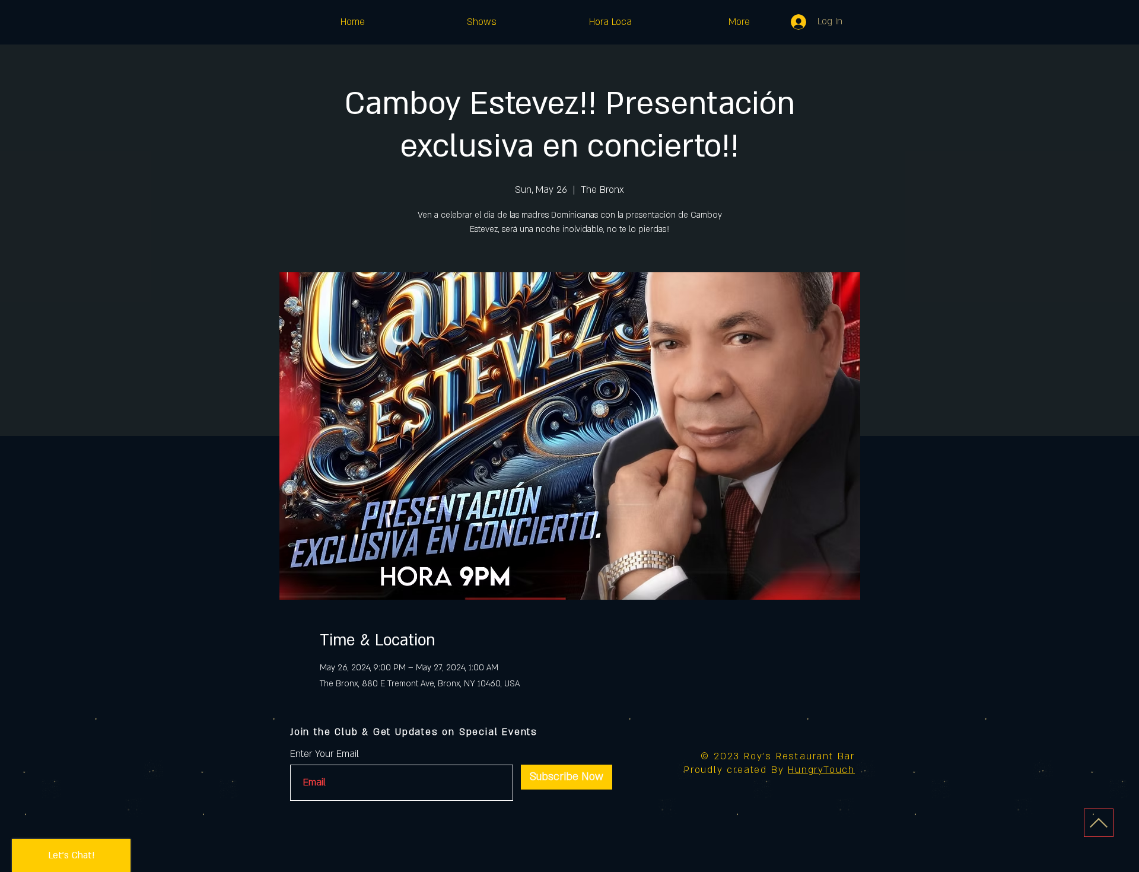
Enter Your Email (324, 754)
